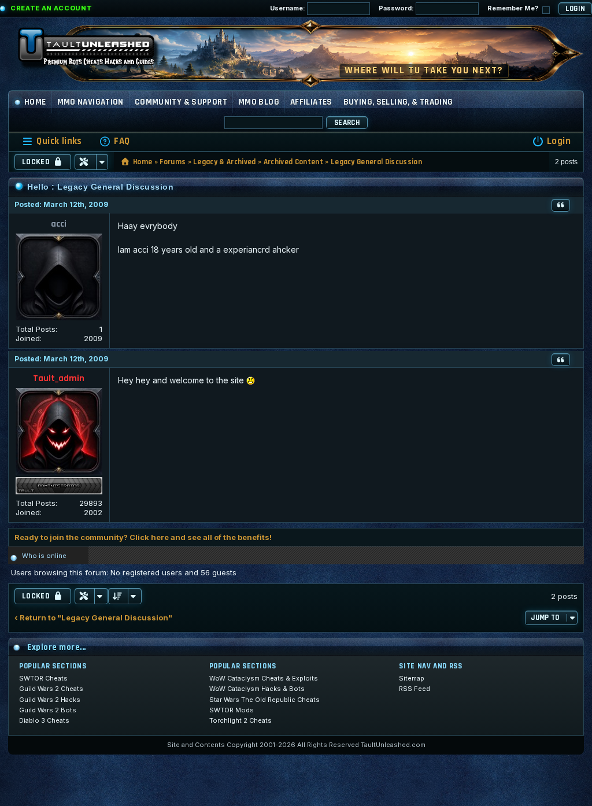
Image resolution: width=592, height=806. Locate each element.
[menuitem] (114, 141)
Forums (173, 162)
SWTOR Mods (231, 710)
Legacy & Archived (224, 162)
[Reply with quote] (561, 205)
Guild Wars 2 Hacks (49, 700)
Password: (397, 8)
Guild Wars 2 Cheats (51, 689)
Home (35, 102)
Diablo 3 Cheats (44, 720)
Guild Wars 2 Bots (47, 710)
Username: (288, 8)
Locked (36, 162)
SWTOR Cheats (43, 678)
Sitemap (411, 678)
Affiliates (311, 102)
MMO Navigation (90, 102)
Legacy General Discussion (376, 162)
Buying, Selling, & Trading (398, 102)
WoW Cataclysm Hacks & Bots (257, 689)
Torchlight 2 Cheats (240, 720)
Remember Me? (513, 8)
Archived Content (293, 162)
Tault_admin (58, 378)
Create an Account (51, 8)
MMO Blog (258, 102)
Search (347, 122)
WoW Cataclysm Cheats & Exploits (263, 678)
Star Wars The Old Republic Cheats (264, 700)
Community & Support (181, 102)
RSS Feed (414, 689)
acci (58, 224)
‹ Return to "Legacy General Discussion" (93, 617)
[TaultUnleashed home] (95, 50)
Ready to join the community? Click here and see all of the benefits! (143, 537)
